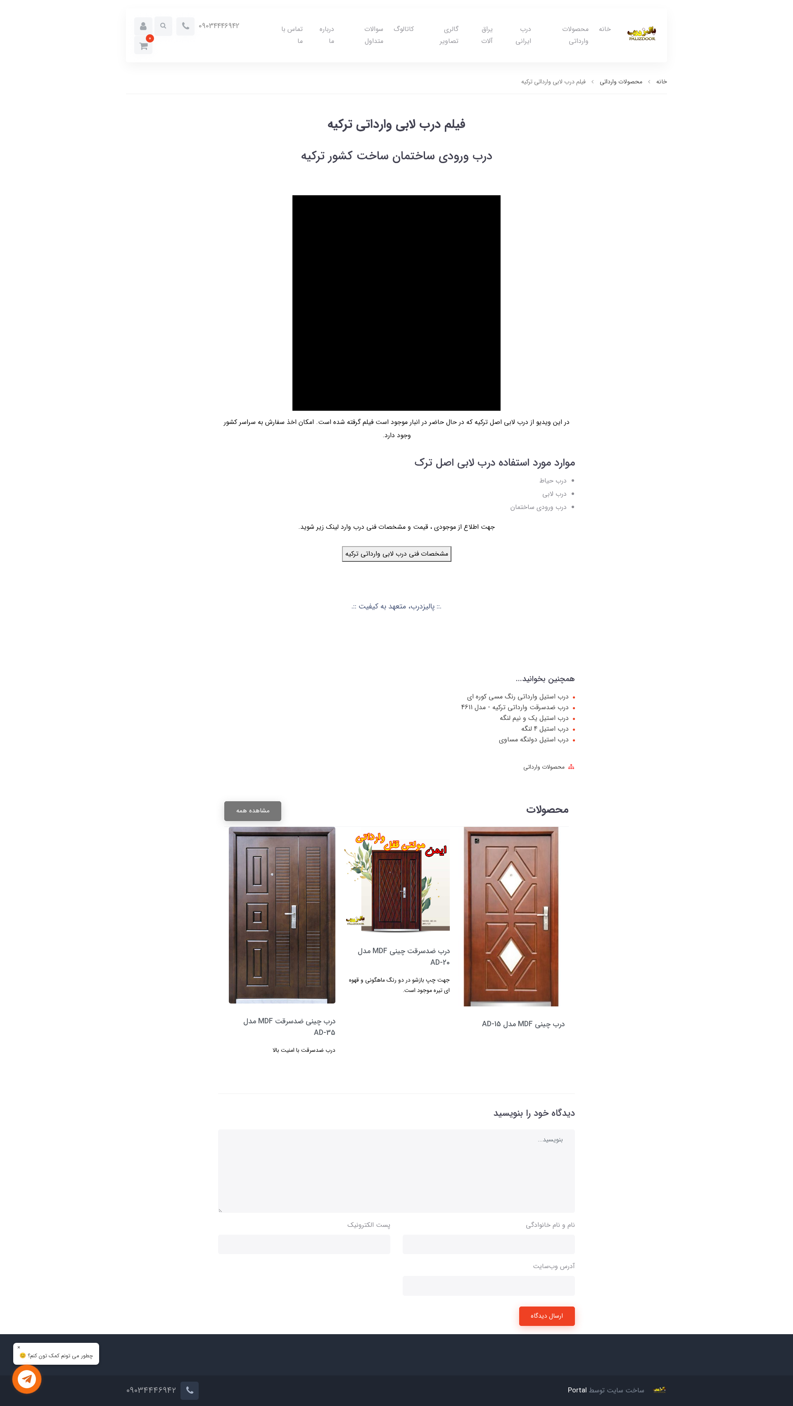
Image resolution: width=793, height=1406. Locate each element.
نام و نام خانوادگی (550, 1225)
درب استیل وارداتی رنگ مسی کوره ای (518, 697)
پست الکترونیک (368, 1225)
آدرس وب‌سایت (554, 1266)
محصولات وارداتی (575, 35)
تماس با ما (292, 35)
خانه (605, 29)
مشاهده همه (253, 811)
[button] (143, 26)
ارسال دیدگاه (547, 1316)
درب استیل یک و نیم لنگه (534, 718)
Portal (577, 1390)
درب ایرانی (523, 35)
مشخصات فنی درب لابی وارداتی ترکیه (396, 554)
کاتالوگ (404, 29)
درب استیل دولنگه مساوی (534, 740)
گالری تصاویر (449, 35)
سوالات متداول (373, 35)
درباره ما (327, 35)
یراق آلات (487, 35)
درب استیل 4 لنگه (545, 729)
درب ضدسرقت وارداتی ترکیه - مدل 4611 (515, 707)
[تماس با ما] (26, 1379)
